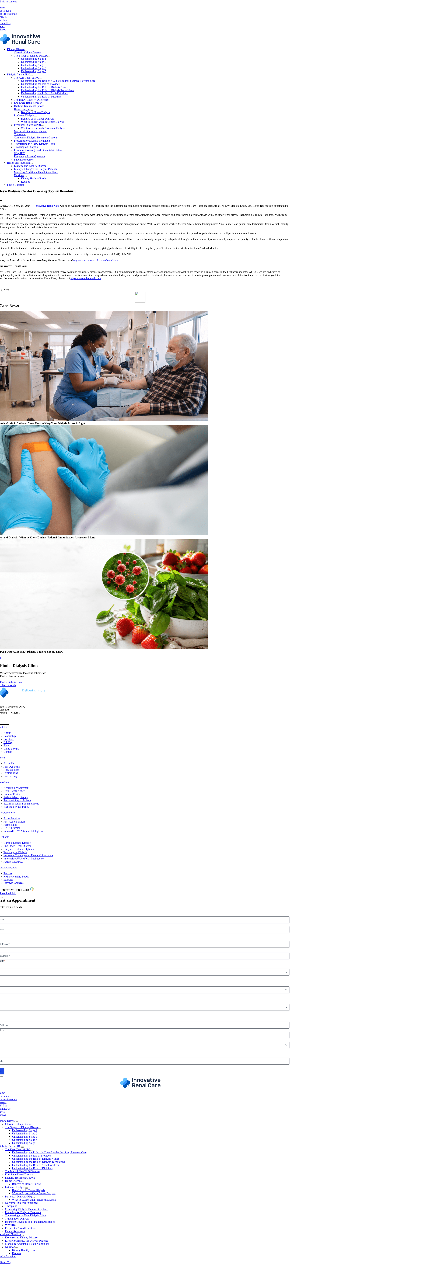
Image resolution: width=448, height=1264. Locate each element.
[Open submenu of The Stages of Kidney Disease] (48, 56)
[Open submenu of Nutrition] (25, 176)
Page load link (8, 893)
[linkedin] (6, 721)
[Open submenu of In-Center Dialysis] (35, 116)
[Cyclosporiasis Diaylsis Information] (140, 1086)
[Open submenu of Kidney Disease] (25, 50)
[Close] (1, 897)
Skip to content (8, 1)
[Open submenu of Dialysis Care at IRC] (31, 75)
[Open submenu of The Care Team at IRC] (40, 78)
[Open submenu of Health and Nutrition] (31, 163)
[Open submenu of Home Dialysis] (31, 110)
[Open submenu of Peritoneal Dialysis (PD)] (42, 125)
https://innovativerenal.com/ (86, 278)
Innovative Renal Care (47, 205)
